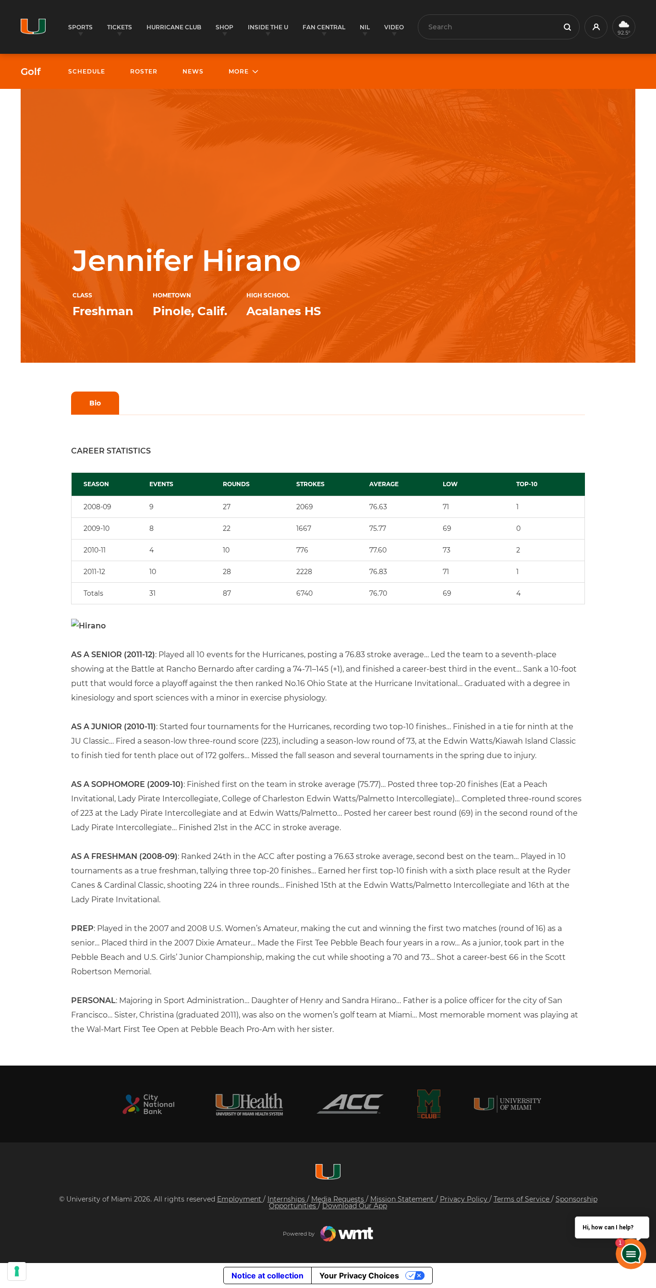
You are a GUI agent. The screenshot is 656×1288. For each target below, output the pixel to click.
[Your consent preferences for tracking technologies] (17, 1271)
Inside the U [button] (268, 27)
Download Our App (354, 1206)
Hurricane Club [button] (173, 27)
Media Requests (338, 1199)
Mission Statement (403, 1199)
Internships (287, 1199)
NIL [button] (365, 27)
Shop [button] (224, 27)
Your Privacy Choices (359, 1275)
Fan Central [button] (324, 27)
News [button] (193, 71)
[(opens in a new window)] (148, 1104)
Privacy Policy (464, 1199)
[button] (595, 26)
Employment (240, 1199)
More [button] (239, 71)
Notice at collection (267, 1275)
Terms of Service (522, 1199)
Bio (95, 403)
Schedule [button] (86, 71)
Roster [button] (144, 71)
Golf (30, 71)
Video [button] (394, 27)
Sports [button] (80, 27)
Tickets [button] (119, 27)
